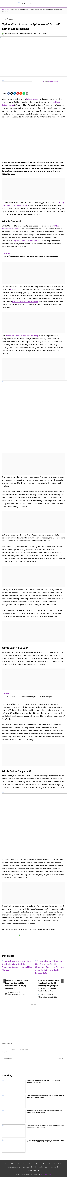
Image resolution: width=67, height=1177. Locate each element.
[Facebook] (8, 93)
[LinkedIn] (14, 93)
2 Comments (43, 34)
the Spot (14, 289)
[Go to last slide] (4, 981)
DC (12, 1164)
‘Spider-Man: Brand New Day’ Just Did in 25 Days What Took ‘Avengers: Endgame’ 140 (43, 1081)
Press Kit (29, 1167)
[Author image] (3, 33)
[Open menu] (3, 3)
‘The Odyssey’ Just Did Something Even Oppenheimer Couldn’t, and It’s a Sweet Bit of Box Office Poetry (45, 1126)
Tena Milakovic (48, 995)
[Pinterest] (17, 93)
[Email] (27, 93)
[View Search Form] (63, 3)
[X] (11, 93)
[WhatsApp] (24, 93)
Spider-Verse (32, 99)
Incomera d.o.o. (45, 1174)
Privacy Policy (38, 1167)
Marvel (7, 1164)
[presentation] (17, 968)
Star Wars (18, 1164)
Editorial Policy (53, 82)
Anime (25, 1164)
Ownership (55, 1167)
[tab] (31, 1004)
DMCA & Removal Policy (16, 1167)
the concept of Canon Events (25, 301)
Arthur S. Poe (14, 992)
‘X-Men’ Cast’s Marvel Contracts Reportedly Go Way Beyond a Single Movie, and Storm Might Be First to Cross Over (45, 1141)
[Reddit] (20, 93)
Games (38, 1164)
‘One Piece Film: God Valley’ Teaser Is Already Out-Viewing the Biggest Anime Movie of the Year (44, 1111)
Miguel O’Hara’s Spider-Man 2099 (27, 240)
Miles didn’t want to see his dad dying (21, 335)
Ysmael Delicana (12, 34)
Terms (47, 1167)
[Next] (62, 981)
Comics (31, 1164)
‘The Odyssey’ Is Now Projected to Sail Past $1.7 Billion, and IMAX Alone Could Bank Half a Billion (45, 1096)
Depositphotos (33, 1170)
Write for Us (47, 1164)
